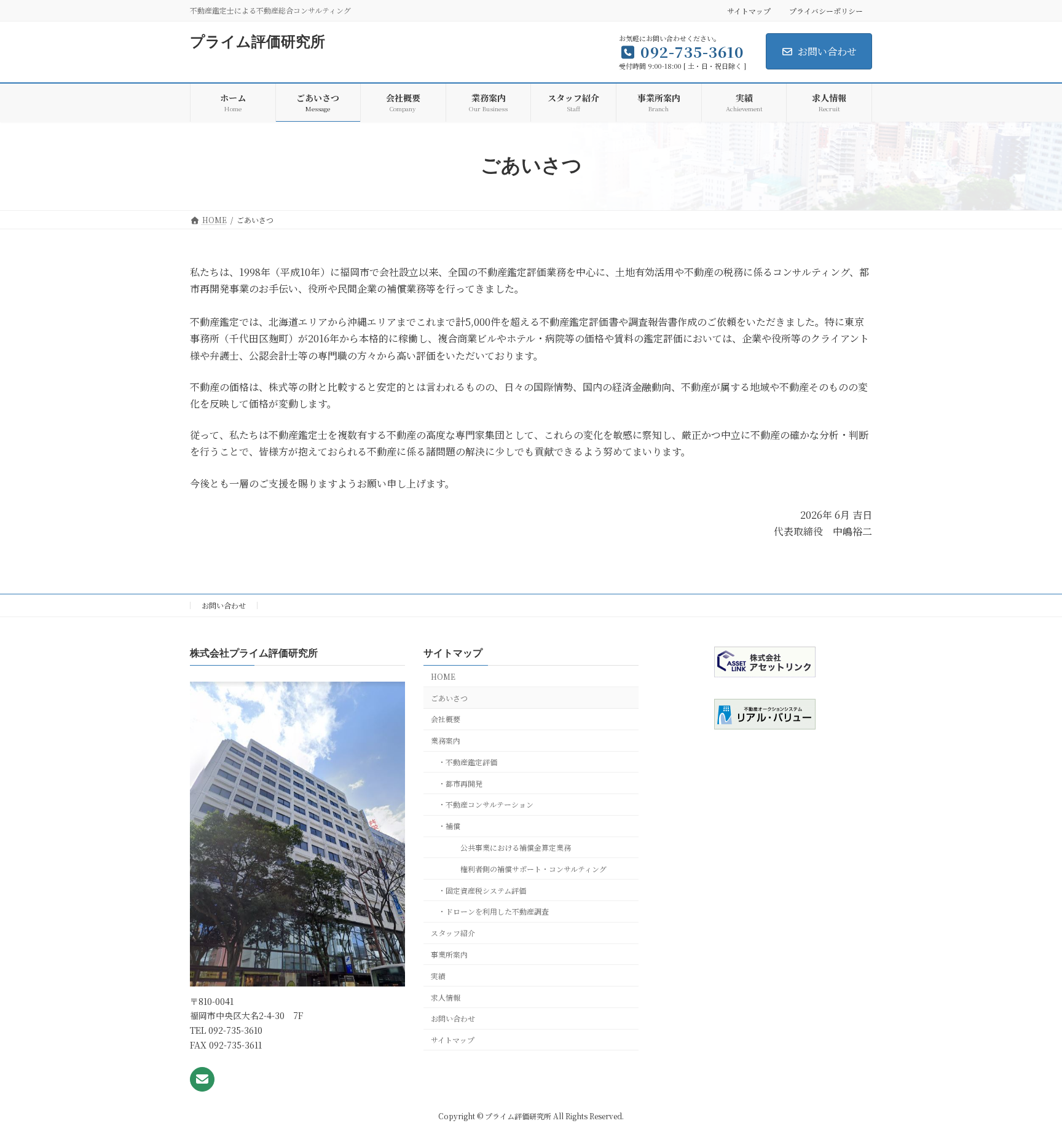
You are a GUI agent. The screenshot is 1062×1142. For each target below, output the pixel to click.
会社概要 (445, 719)
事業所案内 (449, 954)
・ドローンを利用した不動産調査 (493, 912)
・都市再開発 (460, 783)
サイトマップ (749, 11)
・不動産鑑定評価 (467, 762)
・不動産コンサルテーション (485, 805)
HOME (443, 676)
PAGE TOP (1026, 1096)
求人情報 (445, 997)
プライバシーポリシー (826, 11)
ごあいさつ (449, 698)
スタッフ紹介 (453, 932)
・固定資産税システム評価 (482, 890)
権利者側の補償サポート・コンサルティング (526, 869)
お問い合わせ (827, 51)
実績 (438, 976)
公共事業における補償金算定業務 (508, 847)
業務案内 (445, 740)
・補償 (449, 826)
